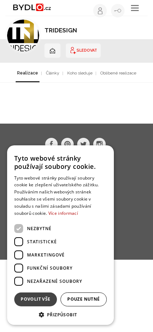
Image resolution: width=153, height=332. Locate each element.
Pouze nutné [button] (83, 299)
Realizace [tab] (27, 73)
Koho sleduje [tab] (80, 73)
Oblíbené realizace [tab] (118, 73)
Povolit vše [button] (35, 299)
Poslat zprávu (52, 50)
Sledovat (86, 50)
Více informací (63, 213)
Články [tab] (52, 73)
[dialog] (60, 235)
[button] (60, 314)
